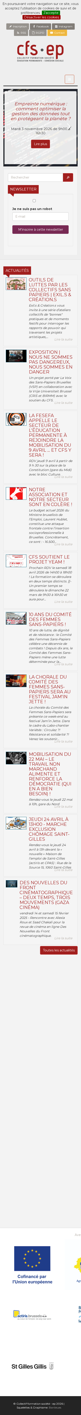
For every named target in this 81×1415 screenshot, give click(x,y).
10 (12, 1169)
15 (59, 1169)
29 (31, 1158)
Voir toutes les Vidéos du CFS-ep (40, 1104)
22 (59, 1174)
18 (21, 1174)
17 (12, 1174)
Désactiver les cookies (41, 17)
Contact (59, 32)
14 (49, 1169)
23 (68, 1174)
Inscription (19, 26)
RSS (23, 32)
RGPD (39, 32)
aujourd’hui (63, 1192)
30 (40, 1158)
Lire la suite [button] (63, 339)
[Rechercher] (68, 177)
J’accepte (50, 13)
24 (12, 1180)
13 (40, 1169)
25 (22, 1180)
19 (31, 1174)
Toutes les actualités (59, 950)
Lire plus (40, 144)
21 (49, 1174)
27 (12, 1158)
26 (31, 1180)
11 (22, 1169)
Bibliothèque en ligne (40, 1223)
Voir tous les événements (40, 1206)
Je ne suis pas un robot (32, 209)
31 (50, 1158)
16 (68, 1169)
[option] (40, 127)
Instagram (65, 26)
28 (21, 1158)
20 (40, 1174)
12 (31, 1169)
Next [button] (68, 126)
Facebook (42, 26)
